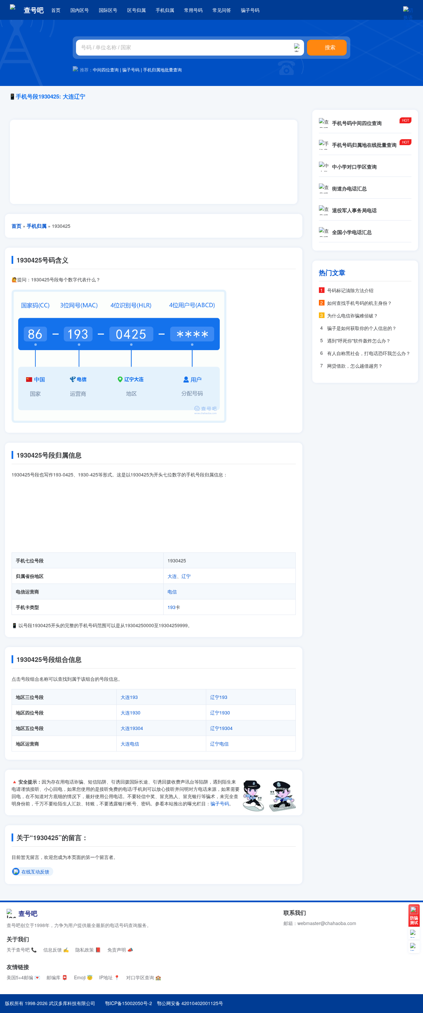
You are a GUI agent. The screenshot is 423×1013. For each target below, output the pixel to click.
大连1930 (130, 712)
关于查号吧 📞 (22, 949)
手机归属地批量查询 (162, 69)
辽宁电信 (219, 743)
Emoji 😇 (83, 977)
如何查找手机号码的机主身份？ (359, 303)
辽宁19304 (221, 728)
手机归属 (165, 10)
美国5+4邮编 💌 (23, 977)
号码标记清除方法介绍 (350, 290)
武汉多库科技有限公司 (72, 1003)
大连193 (129, 697)
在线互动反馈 (35, 871)
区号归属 (136, 10)
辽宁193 (218, 697)
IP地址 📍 (109, 977)
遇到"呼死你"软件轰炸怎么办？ (359, 340)
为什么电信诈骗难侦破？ (352, 315)
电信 (172, 591)
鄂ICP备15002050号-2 (128, 1003)
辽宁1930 (220, 712)
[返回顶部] (414, 946)
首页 (55, 10)
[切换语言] (408, 10)
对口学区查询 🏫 (143, 977)
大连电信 (130, 743)
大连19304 (132, 728)
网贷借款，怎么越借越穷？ (355, 365)
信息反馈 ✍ (56, 949)
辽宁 (186, 576)
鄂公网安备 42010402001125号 (190, 1003)
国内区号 (79, 10)
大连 (172, 576)
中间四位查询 (106, 69)
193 (171, 607)
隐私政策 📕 (88, 949)
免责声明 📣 (120, 949)
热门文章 (332, 272)
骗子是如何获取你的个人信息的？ (362, 328)
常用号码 (193, 10)
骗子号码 (250, 10)
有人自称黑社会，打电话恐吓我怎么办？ (368, 353)
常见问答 (221, 10)
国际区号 (108, 10)
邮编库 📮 (57, 977)
